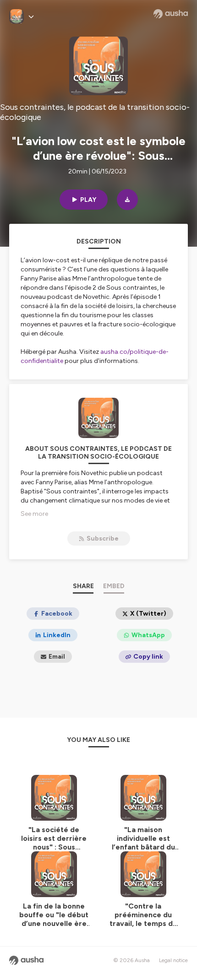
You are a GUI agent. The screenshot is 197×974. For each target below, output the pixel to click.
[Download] (127, 199)
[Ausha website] (170, 13)
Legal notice (173, 960)
